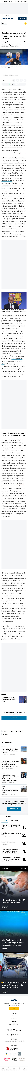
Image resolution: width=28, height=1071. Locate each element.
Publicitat (14, 1018)
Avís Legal (11, 1041)
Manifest (14, 1013)
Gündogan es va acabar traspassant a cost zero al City (12, 361)
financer (23, 153)
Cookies (23, 1041)
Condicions (17, 1041)
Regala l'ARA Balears (14, 1024)
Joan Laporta (5, 734)
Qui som (14, 1016)
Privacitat (6, 1041)
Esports (4, 23)
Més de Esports (6, 742)
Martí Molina (4, 75)
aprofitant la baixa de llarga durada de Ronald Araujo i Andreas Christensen (12, 485)
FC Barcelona (5, 731)
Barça (12, 731)
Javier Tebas (18, 731)
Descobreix (4, 868)
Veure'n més (24, 868)
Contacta (14, 1021)
